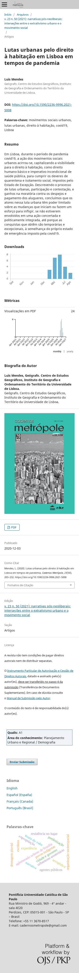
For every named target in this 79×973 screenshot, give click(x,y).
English (12, 788)
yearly (70, 351)
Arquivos (23, 14)
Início (7, 14)
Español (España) (19, 795)
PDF (13, 527)
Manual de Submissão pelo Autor (28, 698)
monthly (57, 351)
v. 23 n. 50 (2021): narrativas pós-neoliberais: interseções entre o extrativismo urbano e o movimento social (33, 23)
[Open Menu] (4, 4)
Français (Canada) (20, 801)
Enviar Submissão (22, 762)
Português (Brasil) (20, 808)
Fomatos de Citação (20, 585)
